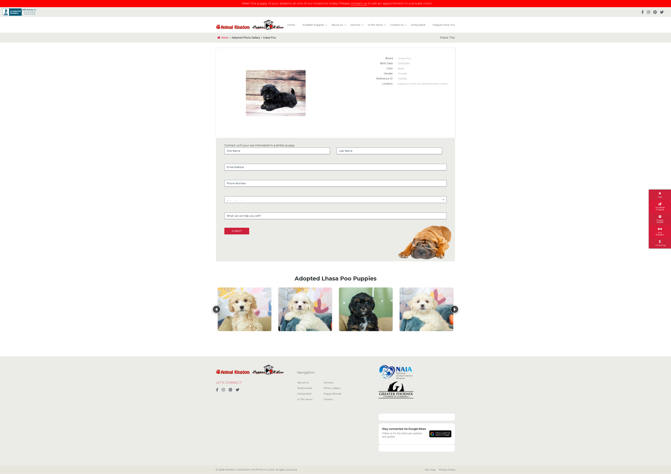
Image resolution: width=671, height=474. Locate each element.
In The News (375, 24)
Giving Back (418, 24)
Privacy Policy (447, 469)
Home (291, 24)
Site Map (430, 469)
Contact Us (397, 24)
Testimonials (304, 388)
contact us (359, 3)
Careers (328, 399)
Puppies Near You (444, 24)
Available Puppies (313, 24)
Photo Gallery (332, 388)
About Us (337, 24)
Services (355, 24)
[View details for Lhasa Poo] (244, 309)
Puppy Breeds (332, 393)
